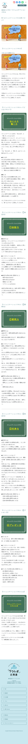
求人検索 (6, 697)
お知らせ (6, 705)
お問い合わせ (7, 709)
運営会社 (6, 715)
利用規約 (6, 719)
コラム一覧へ (22, 5)
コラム (5, 701)
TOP (5, 689)
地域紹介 (6, 693)
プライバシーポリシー (8, 723)
